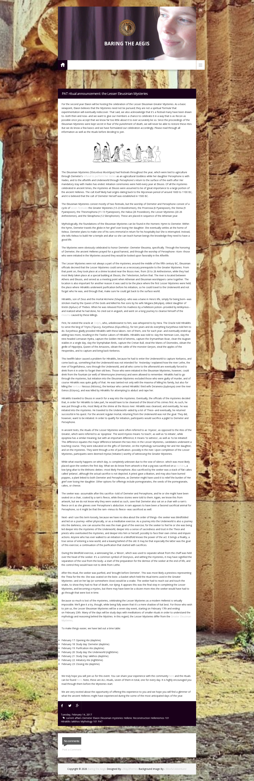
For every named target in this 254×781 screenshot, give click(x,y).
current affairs (74, 718)
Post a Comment (71, 749)
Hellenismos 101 (160, 718)
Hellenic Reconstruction (137, 718)
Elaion (96, 718)
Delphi (97, 323)
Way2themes (130, 768)
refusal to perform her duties (99, 176)
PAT (100, 721)
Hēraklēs (66, 721)
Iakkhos (76, 721)
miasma (66, 315)
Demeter (87, 718)
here (171, 676)
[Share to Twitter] (70, 705)
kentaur (77, 386)
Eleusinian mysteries (112, 718)
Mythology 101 (89, 721)
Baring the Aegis (126, 43)
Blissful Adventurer (176, 768)
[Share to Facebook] (62, 705)
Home (62, 64)
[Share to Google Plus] (77, 705)
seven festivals (79, 208)
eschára (180, 465)
